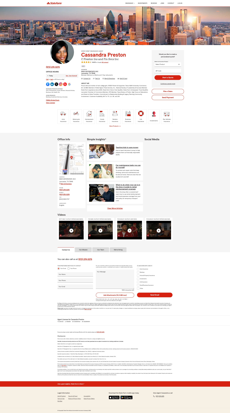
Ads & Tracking (61, 396)
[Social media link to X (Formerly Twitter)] (56, 84)
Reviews (154, 3)
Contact (171, 3)
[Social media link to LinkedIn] (52, 84)
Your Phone (73, 268)
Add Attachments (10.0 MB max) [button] (115, 295)
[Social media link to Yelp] (65, 84)
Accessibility (87, 396)
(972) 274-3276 (53, 67)
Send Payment (168, 97)
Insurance (129, 3)
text (51, 79)
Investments (142, 3)
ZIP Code (158, 71)
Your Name (62, 274)
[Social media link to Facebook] (48, 84)
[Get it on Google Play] (126, 397)
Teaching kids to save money (127, 147)
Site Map (60, 401)
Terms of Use (61, 398)
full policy (64, 365)
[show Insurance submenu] (134, 3)
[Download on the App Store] (114, 397)
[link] (54, 3)
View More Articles (115, 208)
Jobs (162, 3)
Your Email (63, 268)
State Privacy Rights (89, 398)
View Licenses (50, 102)
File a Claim (167, 91)
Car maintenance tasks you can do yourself (128, 166)
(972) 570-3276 (64, 194)
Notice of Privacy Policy (74, 398)
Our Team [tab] (100, 250)
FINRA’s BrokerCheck (52, 100)
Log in (180, 3)
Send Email (154, 295)
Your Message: (101, 271)
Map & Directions (66, 184)
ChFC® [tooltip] (83, 66)
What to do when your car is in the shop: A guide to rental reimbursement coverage (128, 187)
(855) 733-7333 (87, 309)
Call (47, 79)
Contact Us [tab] (66, 250)
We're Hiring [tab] (118, 250)
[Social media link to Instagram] (61, 84)
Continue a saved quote (168, 83)
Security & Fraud (72, 396)
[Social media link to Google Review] (69, 84)
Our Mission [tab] (83, 250)
